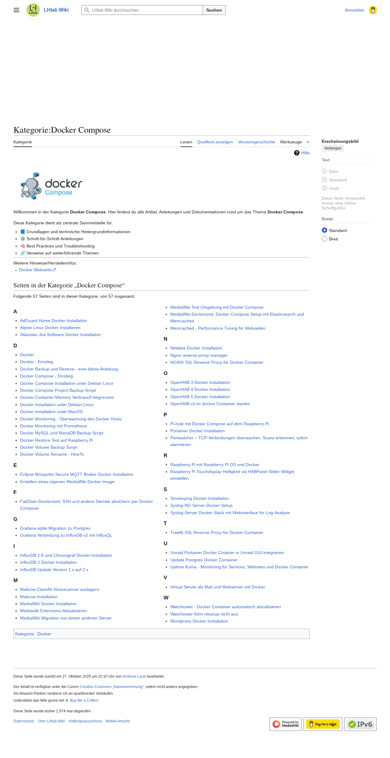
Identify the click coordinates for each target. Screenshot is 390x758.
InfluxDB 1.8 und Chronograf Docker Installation (66, 555)
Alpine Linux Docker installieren (50, 327)
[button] (16, 10)
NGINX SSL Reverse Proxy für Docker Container (217, 362)
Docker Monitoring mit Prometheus (53, 425)
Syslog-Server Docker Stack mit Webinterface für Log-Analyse (230, 512)
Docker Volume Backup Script (48, 447)
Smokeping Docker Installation (199, 498)
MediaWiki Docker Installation (48, 603)
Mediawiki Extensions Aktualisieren (53, 610)
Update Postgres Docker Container (204, 559)
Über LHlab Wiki (51, 721)
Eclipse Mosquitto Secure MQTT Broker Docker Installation (76, 474)
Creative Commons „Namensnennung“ (112, 687)
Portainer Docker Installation (197, 430)
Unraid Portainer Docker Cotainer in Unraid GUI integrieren (227, 552)
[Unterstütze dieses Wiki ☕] (371, 10)
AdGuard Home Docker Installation (53, 320)
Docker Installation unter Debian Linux (57, 404)
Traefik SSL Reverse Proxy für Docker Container (216, 532)
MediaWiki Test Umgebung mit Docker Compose (217, 307)
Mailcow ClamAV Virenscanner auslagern (59, 589)
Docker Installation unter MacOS (51, 411)
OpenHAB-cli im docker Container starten (210, 403)
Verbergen (333, 148)
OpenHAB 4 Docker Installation (200, 389)
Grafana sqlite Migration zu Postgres (55, 528)
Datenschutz (23, 721)
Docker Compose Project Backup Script (58, 390)
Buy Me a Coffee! (84, 700)
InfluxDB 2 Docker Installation (48, 562)
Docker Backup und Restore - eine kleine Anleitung (69, 369)
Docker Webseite (35, 269)
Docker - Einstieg (36, 361)
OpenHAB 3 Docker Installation (200, 382)
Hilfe (305, 152)
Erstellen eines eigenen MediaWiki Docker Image (67, 481)
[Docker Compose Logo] (51, 185)
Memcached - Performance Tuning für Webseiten (217, 328)
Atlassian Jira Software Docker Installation (60, 334)
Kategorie (24, 633)
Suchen (214, 10)
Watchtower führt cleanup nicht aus (204, 614)
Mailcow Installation (39, 596)
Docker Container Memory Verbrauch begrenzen (67, 397)
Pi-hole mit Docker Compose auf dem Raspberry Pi (219, 423)
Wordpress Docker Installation (199, 621)
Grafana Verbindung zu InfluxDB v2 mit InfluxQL (66, 535)
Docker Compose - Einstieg (46, 376)
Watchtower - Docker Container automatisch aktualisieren (225, 606)
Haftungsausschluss (85, 721)
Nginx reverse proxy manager (199, 355)
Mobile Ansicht (118, 721)
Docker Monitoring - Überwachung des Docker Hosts (71, 418)
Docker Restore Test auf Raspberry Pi (56, 440)
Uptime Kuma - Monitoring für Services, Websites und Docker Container (239, 566)
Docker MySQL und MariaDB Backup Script (61, 432)
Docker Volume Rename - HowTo (52, 454)
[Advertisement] (195, 68)
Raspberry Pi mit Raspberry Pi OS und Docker (214, 464)
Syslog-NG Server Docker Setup (201, 505)
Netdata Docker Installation (196, 348)
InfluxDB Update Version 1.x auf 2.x (54, 569)
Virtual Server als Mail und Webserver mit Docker (217, 586)
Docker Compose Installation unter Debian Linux (66, 383)
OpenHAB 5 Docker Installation (200, 396)
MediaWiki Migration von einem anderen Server (66, 618)
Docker (27, 354)
